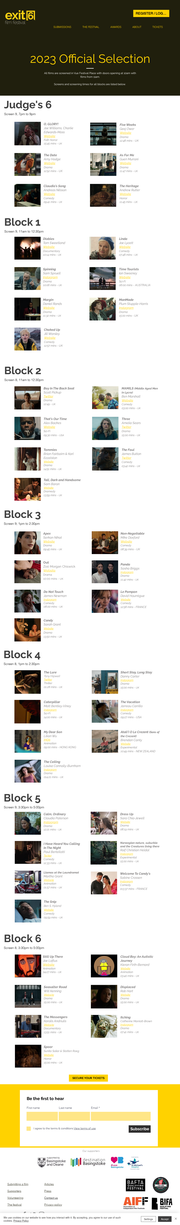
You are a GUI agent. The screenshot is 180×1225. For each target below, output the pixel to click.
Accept (165, 1219)
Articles (49, 1184)
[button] (62, 26)
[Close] (176, 1219)
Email (94, 1107)
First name (33, 1107)
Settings (148, 1219)
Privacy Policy (21, 1220)
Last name (65, 1107)
